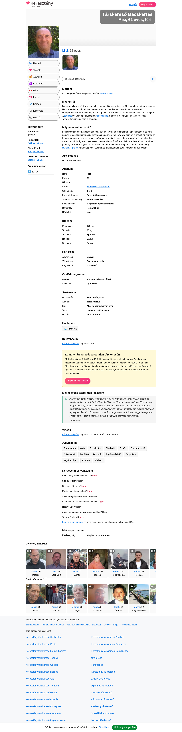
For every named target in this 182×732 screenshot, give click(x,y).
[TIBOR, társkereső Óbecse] (36, 559)
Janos (34, 607)
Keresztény (42, 4)
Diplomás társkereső (102, 685)
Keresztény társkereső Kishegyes (43, 706)
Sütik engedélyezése (125, 727)
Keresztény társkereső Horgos (42, 671)
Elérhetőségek (32, 625)
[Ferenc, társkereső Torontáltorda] (118, 559)
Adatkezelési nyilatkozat (78, 625)
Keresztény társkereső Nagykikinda (110, 651)
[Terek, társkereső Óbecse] (118, 594)
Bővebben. (104, 727)
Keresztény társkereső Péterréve (108, 644)
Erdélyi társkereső (100, 678)
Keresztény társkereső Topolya (42, 658)
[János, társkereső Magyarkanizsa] (139, 594)
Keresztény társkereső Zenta (41, 644)
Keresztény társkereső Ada (40, 678)
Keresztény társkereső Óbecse (42, 665)
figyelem (74, 148)
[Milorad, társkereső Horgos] (77, 594)
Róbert (137, 571)
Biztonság (96, 625)
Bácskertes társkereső (98, 187)
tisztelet (65, 148)
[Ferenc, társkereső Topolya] (98, 559)
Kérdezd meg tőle (70, 343)
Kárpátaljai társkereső (102, 699)
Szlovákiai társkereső (102, 713)
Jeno (54, 571)
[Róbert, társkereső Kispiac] (139, 559)
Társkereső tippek (128, 625)
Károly (96, 607)
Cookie (107, 625)
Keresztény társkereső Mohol (41, 692)
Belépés (133, 4)
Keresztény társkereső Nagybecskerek (46, 720)
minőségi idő (102, 116)
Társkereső (97, 665)
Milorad (75, 607)
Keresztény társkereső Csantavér (43, 713)
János (137, 607)
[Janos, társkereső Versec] (36, 594)
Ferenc (95, 571)
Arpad (55, 607)
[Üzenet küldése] (153, 79)
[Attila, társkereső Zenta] (77, 559)
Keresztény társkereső (103, 671)
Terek (116, 607)
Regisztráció (147, 4)
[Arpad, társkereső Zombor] (56, 594)
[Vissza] (30, 562)
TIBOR (34, 571)
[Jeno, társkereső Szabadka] (56, 559)
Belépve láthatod (36, 143)
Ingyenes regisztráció (78, 381)
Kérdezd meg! (106, 93)
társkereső (96, 658)
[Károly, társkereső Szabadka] (98, 594)
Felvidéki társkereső (101, 692)
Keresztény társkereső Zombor (107, 637)
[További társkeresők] (152, 562)
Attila (75, 571)
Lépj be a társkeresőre (72, 522)
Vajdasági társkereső (102, 706)
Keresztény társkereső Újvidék (42, 699)
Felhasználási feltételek (53, 625)
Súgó (115, 625)
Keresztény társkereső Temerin (42, 685)
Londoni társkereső (101, 720)
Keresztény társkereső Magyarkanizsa (46, 651)
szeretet (68, 116)
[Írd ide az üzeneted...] (105, 79)
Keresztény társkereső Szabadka (43, 637)
